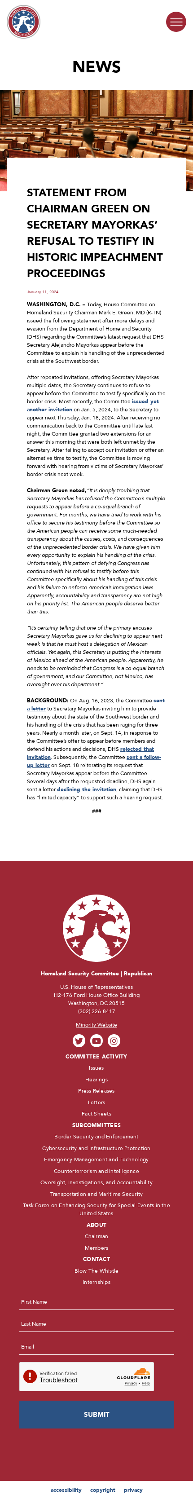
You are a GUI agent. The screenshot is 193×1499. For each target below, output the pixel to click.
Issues (96, 1067)
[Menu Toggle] (176, 22)
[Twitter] (79, 1040)
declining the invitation (86, 789)
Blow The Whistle (97, 1270)
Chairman (97, 1236)
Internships (96, 1282)
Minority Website (96, 1024)
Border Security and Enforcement (96, 1136)
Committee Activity (96, 1056)
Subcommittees (96, 1125)
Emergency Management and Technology (96, 1159)
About (96, 1225)
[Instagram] (114, 1040)
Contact (96, 1259)
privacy (133, 1490)
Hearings (96, 1079)
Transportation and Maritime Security (96, 1194)
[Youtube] (96, 1040)
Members (97, 1248)
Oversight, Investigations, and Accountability (96, 1182)
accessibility (66, 1490)
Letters (96, 1102)
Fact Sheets (96, 1113)
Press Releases (96, 1090)
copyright (102, 1490)
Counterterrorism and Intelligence (96, 1171)
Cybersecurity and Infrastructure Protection (96, 1148)
